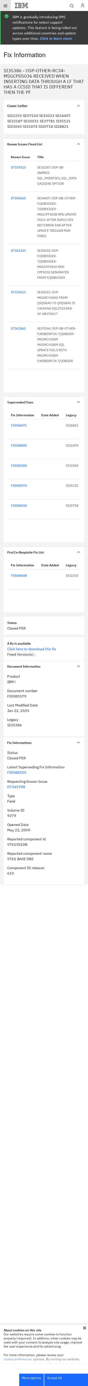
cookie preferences (18, 1359)
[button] (84, 1328)
